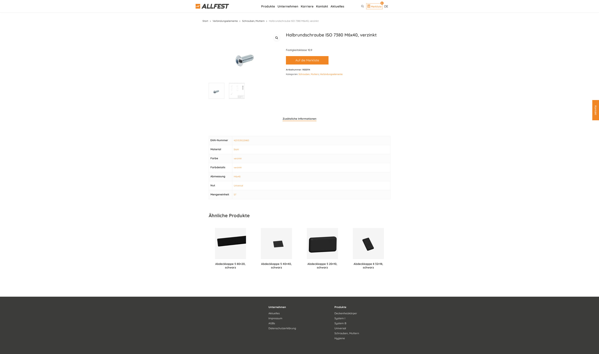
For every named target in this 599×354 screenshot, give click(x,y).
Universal (238, 185)
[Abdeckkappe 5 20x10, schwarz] (322, 243)
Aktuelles (274, 313)
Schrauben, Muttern (253, 20)
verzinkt (238, 158)
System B (340, 323)
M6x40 (237, 176)
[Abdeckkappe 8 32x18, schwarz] (368, 243)
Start (205, 20)
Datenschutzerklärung (282, 328)
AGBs (271, 323)
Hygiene (339, 338)
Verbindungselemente (225, 20)
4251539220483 (241, 140)
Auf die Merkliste (307, 60)
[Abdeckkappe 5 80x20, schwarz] (230, 243)
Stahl (236, 149)
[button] (277, 38)
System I (339, 318)
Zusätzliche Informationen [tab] (299, 118)
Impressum (275, 318)
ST (235, 194)
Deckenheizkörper (345, 313)
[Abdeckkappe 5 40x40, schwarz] (276, 243)
